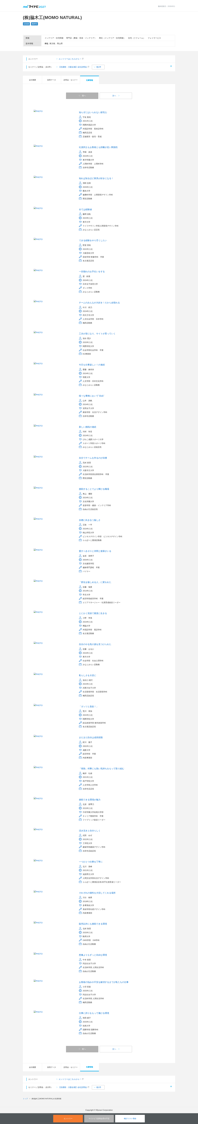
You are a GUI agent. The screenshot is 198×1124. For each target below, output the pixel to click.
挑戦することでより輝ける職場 (94, 489)
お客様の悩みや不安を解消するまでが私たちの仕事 (103, 982)
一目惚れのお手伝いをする (92, 271)
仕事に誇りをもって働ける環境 (94, 1013)
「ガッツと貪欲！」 (88, 706)
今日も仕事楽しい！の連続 (92, 365)
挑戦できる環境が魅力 (89, 800)
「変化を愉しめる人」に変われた (95, 582)
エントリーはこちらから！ (70, 59)
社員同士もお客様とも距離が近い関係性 (98, 147)
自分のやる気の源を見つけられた (95, 644)
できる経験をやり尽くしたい (93, 240)
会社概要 (32, 80)
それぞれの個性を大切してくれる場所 (97, 893)
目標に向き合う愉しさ (89, 520)
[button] (98, 67)
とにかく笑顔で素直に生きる (93, 613)
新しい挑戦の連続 (87, 427)
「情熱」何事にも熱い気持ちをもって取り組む (101, 768)
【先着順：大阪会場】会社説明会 (73, 67)
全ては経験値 (85, 209)
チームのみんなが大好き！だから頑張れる (99, 303)
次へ (114, 96)
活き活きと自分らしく (89, 831)
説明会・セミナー (71, 80)
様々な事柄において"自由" (91, 396)
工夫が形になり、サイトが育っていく (97, 333)
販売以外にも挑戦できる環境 (93, 924)
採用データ (51, 80)
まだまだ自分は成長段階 (91, 737)
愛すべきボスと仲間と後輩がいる (95, 551)
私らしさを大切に (87, 675)
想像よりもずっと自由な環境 (93, 955)
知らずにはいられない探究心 (93, 112)
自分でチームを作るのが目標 (93, 458)
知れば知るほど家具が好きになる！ (96, 178)
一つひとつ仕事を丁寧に (91, 862)
